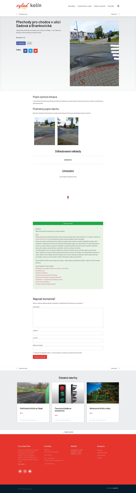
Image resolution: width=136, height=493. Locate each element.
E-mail (35, 338)
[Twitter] (20, 471)
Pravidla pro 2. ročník (77, 450)
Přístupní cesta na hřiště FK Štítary (46, 275)
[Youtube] (30, 471)
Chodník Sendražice (42, 273)
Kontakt (111, 6)
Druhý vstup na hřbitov (43, 282)
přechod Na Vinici (41, 239)
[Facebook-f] (25, 471)
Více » (21, 413)
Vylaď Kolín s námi (85, 6)
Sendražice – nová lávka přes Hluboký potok (49, 279)
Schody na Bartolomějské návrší (45, 284)
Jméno (35, 330)
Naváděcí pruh (40, 270)
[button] (118, 6)
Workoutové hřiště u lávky (100, 408)
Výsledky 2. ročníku (76, 452)
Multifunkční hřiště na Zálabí (31, 408)
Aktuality (71, 6)
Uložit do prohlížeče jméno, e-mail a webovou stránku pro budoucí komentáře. (58, 352)
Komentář (36, 307)
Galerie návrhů (99, 6)
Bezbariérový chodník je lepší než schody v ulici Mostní (52, 268)
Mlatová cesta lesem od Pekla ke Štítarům (48, 277)
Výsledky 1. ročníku (76, 454)
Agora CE (115, 488)
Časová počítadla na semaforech (63, 409)
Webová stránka (38, 345)
